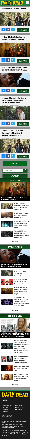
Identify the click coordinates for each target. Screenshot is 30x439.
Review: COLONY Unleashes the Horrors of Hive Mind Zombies (14, 199)
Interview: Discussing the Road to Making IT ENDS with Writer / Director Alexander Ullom (14, 100)
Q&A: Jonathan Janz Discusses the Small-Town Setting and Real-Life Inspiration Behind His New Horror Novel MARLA (21, 302)
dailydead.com (19, 430)
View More (15, 242)
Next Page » (15, 163)
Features (5, 407)
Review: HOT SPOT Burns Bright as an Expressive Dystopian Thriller (21, 215)
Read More (23, 30)
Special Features (15, 247)
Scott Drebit (13, 73)
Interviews (5, 411)
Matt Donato (13, 42)
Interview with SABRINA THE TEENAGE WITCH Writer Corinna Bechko (20, 282)
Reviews (5, 409)
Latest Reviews (15, 180)
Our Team (19, 405)
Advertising (19, 409)
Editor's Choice (15, 315)
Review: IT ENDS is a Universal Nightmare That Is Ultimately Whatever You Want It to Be (13, 133)
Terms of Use (5, 435)
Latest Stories (6, 405)
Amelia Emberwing (15, 138)
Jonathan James (14, 12)
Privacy (24, 434)
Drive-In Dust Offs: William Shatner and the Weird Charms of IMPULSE (14, 265)
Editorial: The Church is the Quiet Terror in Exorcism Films (21, 368)
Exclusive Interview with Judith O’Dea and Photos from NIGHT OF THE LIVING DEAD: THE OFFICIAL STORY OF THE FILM (15, 334)
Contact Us (19, 407)
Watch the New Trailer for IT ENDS (14, 9)
